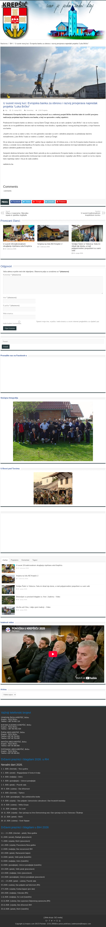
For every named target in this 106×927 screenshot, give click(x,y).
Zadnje (5, 560)
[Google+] (46, 920)
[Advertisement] (21, 533)
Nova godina (23, 769)
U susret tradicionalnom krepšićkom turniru (90, 213)
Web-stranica (8, 313)
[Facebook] (49, 920)
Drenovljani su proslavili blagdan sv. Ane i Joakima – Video (38, 597)
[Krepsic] (53, 19)
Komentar (12, 275)
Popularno (14, 560)
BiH (11, 44)
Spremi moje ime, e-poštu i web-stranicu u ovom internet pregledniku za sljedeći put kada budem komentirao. (51, 322)
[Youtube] (60, 920)
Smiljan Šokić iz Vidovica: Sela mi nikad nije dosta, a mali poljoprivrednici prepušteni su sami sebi (86, 247)
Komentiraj (30, 110)
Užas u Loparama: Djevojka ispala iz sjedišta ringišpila (17, 213)
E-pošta (11, 306)
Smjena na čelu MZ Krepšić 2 (49, 244)
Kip (6, 110)
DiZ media (58, 918)
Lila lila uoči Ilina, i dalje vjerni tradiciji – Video (33, 607)
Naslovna (4, 44)
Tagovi (34, 560)
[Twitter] (52, 920)
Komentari (25, 560)
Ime (9, 298)
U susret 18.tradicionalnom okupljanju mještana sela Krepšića (17, 245)
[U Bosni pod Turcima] (53, 488)
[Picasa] (57, 920)
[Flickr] (54, 920)
